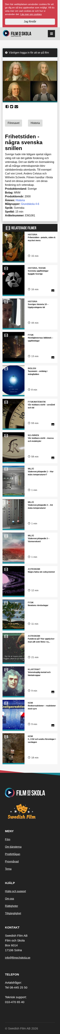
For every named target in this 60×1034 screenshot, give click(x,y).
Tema (8, 868)
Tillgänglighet (13, 913)
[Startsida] (17, 34)
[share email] (16, 107)
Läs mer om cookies (31, 14)
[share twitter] (12, 107)
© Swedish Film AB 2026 (21, 1028)
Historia (20, 200)
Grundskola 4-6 (30, 204)
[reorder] (51, 33)
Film (7, 839)
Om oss (9, 898)
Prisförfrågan (12, 854)
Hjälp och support (15, 891)
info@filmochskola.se (17, 957)
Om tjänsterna (13, 846)
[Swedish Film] (30, 811)
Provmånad (12, 861)
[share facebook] (7, 107)
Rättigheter (11, 906)
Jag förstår (30, 21)
